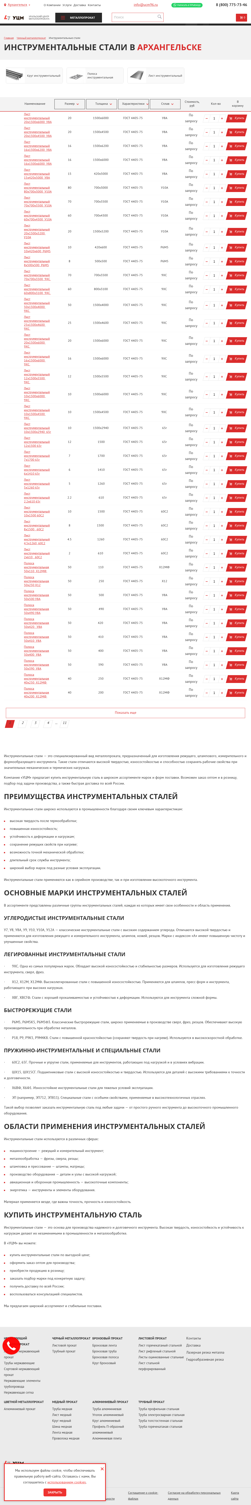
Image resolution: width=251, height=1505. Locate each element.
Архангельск (17, 5)
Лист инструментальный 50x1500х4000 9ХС (37, 305)
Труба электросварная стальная (161, 1415)
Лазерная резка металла (205, 1352)
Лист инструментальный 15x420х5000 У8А (37, 174)
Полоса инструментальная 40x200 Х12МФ (36, 693)
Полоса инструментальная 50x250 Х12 (36, 581)
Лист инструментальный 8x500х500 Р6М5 (37, 262)
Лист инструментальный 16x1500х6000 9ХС (37, 359)
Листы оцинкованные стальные (161, 1357)
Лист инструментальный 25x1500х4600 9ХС (37, 323)
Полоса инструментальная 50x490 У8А (36, 609)
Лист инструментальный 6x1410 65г (37, 470)
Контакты (94, 5)
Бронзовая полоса (105, 1357)
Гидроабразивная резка (205, 1360)
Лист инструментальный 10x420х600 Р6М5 (37, 248)
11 (64, 723)
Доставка (80, 5)
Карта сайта (235, 1496)
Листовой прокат (64, 1346)
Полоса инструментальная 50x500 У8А (36, 595)
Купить (239, 118)
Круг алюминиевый (106, 1421)
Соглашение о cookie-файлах (143, 1496)
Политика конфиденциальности (100, 1496)
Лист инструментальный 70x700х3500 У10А (38, 202)
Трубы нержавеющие (19, 1363)
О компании (52, 5)
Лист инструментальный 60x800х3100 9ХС (37, 289)
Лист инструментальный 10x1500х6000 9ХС (37, 394)
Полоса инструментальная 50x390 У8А (36, 665)
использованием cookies (66, 1482)
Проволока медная (65, 1439)
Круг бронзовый (104, 1363)
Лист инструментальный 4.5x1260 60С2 (37, 540)
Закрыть (55, 1492)
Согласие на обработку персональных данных (194, 1496)
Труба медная (62, 1409)
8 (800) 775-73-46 (231, 5)
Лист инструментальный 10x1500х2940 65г (37, 428)
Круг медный (61, 1421)
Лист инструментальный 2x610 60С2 (37, 554)
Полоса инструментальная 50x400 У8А (36, 651)
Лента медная (62, 1433)
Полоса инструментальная (100, 75)
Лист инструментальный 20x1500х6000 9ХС (37, 341)
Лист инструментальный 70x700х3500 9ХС (37, 275)
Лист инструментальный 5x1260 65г (37, 484)
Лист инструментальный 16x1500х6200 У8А (38, 146)
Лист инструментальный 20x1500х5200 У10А (37, 232)
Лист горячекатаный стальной (160, 1346)
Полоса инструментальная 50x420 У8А (36, 623)
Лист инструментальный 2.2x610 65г (37, 498)
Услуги (67, 5)
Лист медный (61, 1415)
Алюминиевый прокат (19, 1409)
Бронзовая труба (104, 1351)
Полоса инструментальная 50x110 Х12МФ (36, 568)
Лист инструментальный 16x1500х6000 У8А (38, 160)
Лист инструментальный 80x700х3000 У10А (38, 188)
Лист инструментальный (165, 75)
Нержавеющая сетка (19, 1393)
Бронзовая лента (104, 1346)
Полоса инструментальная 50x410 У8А (36, 637)
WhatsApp (189, 5)
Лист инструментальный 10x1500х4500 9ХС (37, 412)
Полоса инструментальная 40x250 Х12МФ (36, 679)
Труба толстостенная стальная (160, 1421)
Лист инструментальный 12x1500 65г (37, 442)
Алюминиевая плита (107, 1439)
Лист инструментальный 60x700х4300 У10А (38, 216)
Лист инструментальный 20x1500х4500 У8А (38, 132)
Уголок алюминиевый (108, 1415)
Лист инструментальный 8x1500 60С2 (37, 526)
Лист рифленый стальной (157, 1351)
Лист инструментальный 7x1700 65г (37, 456)
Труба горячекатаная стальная (160, 1427)
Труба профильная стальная (158, 1409)
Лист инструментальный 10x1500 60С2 (37, 512)
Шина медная (62, 1427)
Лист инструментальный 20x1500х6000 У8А (38, 118)
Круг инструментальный (43, 75)
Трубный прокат (63, 1351)
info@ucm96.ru (146, 5)
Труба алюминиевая (106, 1409)
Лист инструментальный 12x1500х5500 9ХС (37, 377)
